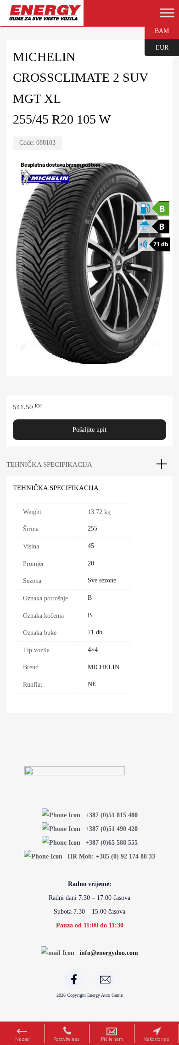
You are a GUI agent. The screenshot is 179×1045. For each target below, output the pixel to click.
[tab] (89, 464)
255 (92, 528)
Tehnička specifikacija (49, 464)
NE (92, 684)
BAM (157, 30)
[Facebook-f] (74, 979)
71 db (95, 632)
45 (91, 545)
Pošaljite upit (89, 429)
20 (91, 563)
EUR (156, 47)
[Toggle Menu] (167, 13)
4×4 (93, 649)
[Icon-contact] (105, 979)
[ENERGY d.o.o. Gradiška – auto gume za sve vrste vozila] (45, 16)
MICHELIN (103, 667)
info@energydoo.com (108, 952)
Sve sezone (102, 580)
